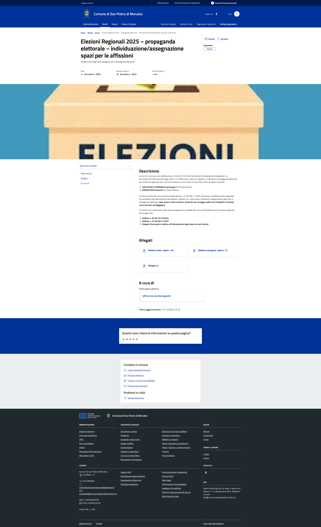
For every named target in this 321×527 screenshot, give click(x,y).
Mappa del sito (85, 523)
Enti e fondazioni (86, 443)
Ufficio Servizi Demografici (157, 295)
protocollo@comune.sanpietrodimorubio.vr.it (98, 493)
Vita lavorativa (168, 455)
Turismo (165, 451)
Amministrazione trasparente (174, 472)
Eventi (206, 458)
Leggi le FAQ (126, 472)
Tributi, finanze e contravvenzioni (176, 447)
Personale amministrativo (90, 451)
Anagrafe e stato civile (130, 439)
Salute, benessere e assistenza (175, 443)
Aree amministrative (88, 435)
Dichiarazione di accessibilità (174, 484)
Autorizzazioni (127, 447)
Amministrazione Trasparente (187, 2)
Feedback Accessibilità (171, 488)
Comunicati (208, 435)
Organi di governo (86, 431)
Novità (105, 24)
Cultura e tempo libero (130, 455)
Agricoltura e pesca (129, 431)
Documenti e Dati (86, 455)
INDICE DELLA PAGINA (88, 166)
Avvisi (206, 439)
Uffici (81, 439)
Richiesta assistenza (129, 484)
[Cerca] (236, 14)
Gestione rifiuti (186, 24)
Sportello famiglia (168, 24)
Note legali (166, 480)
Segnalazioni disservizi (206, 24)
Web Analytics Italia (170, 496)
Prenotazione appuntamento (133, 476)
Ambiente (125, 435)
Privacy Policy (168, 476)
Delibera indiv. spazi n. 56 (160, 250)
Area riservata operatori (213, 523)
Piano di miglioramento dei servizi (176, 492)
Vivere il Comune (129, 24)
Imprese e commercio (171, 435)
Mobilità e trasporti (170, 439)
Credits (99, 523)
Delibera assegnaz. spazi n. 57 (213, 250)
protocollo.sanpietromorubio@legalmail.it (96, 487)
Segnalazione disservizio (131, 480)
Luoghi (206, 454)
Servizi (115, 24)
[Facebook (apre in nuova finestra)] (215, 14)
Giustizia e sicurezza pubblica (174, 431)
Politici (82, 447)
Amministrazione (91, 24)
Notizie (206, 431)
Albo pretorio (163, 2)
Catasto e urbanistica (130, 451)
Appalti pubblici (127, 443)
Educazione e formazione (131, 459)
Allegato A (153, 265)
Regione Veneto (87, 3)
